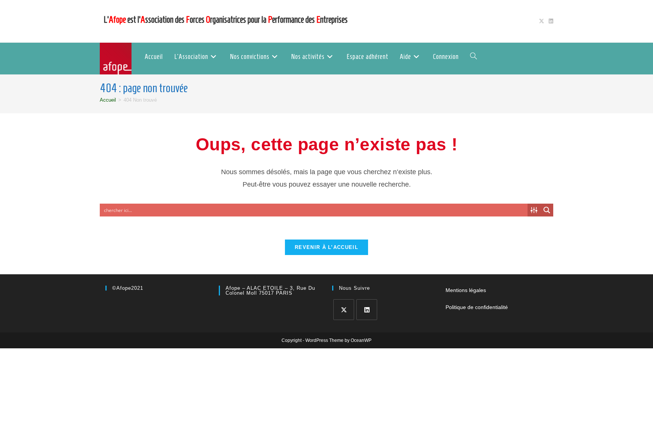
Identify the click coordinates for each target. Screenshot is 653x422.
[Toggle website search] (473, 57)
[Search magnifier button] (546, 210)
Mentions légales (466, 290)
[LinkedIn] (366, 309)
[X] (343, 309)
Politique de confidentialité (477, 307)
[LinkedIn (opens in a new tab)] (549, 21)
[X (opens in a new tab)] (541, 21)
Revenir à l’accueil (326, 247)
